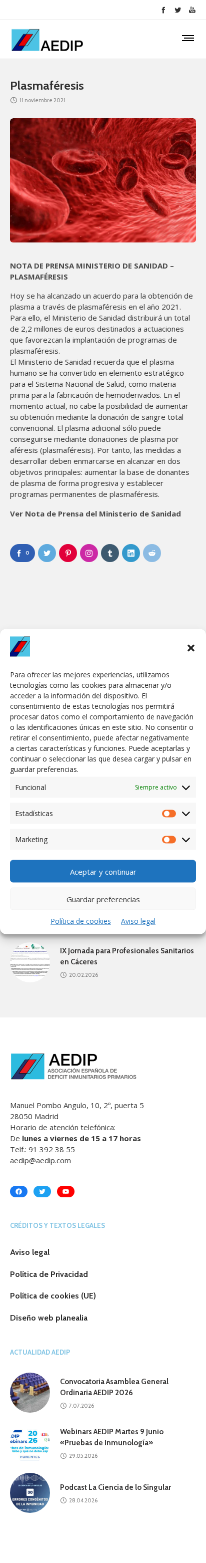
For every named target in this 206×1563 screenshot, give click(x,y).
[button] (191, 648)
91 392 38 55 (51, 1149)
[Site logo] (47, 40)
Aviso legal (138, 921)
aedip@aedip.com (40, 1160)
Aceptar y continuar (103, 871)
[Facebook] (163, 10)
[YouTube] (192, 10)
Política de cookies (80, 921)
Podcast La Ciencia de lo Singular (115, 1487)
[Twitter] (177, 10)
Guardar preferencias (103, 899)
